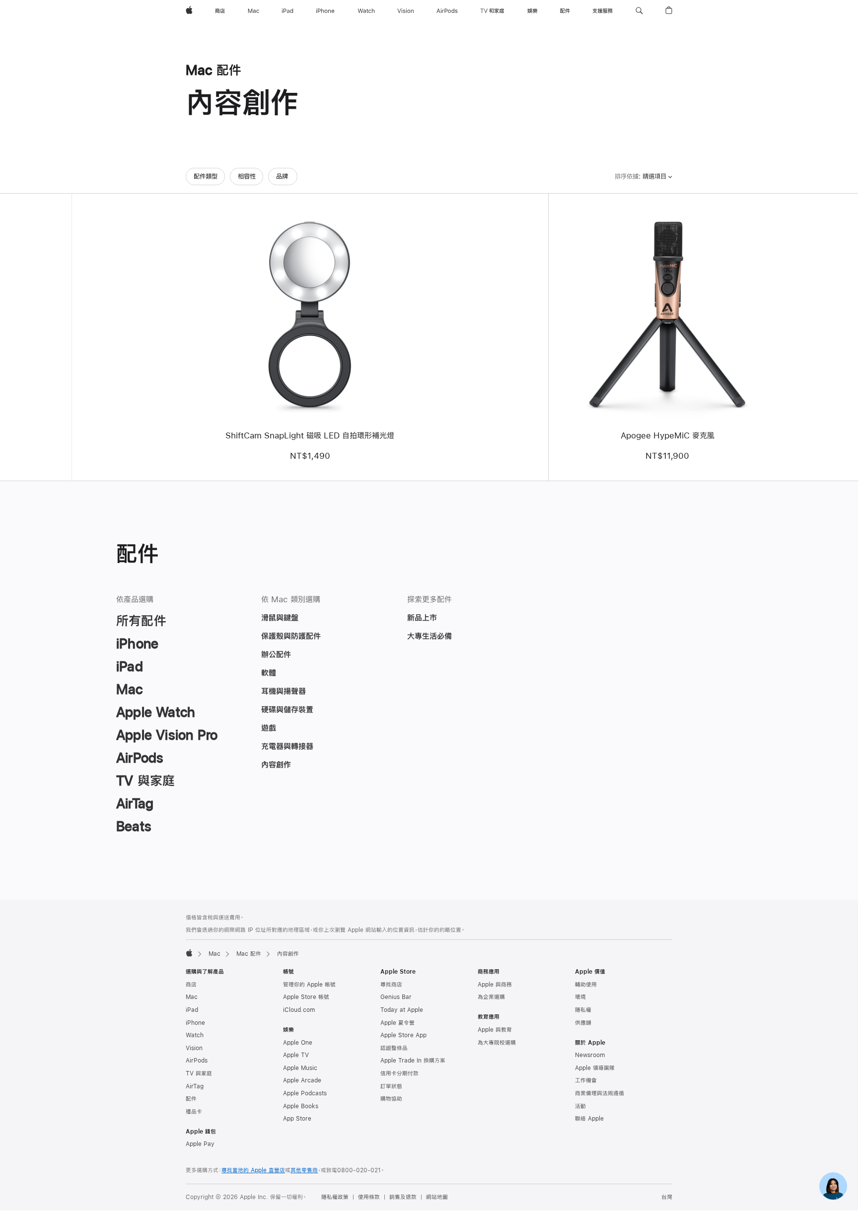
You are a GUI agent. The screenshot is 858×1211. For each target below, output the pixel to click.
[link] (833, 1186)
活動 (580, 1106)
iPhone (195, 1023)
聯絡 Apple (589, 1119)
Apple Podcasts (305, 1093)
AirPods (197, 1061)
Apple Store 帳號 (306, 997)
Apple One (297, 1043)
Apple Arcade (302, 1080)
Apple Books (300, 1106)
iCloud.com (299, 1010)
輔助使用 (586, 985)
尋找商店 (391, 985)
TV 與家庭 (199, 1073)
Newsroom (590, 1055)
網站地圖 (437, 1197)
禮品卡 (194, 1112)
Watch (195, 1035)
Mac (214, 954)
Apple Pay (200, 1144)
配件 (191, 1099)
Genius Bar (396, 997)
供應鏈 (583, 1023)
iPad (192, 1010)
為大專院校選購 (497, 1043)
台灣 (666, 1197)
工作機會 (586, 1080)
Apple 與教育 (495, 1030)
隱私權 (583, 1010)
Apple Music (300, 1068)
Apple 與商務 (495, 985)
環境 (580, 997)
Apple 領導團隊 (595, 1068)
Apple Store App (403, 1035)
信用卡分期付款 (399, 1073)
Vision (194, 1048)
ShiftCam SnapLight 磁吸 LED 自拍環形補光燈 (309, 435)
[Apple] (189, 952)
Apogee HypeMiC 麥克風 (668, 435)
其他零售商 (304, 1170)
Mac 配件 (248, 954)
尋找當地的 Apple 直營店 (253, 1170)
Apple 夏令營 (397, 1023)
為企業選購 (491, 997)
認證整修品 (394, 1048)
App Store (297, 1119)
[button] (639, 11)
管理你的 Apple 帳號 (309, 985)
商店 (191, 985)
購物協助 (391, 1099)
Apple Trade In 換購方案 (412, 1061)
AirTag (195, 1086)
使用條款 (369, 1197)
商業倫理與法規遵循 (599, 1093)
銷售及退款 (403, 1197)
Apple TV (296, 1055)
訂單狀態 (391, 1086)
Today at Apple (401, 1010)
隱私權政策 (335, 1197)
